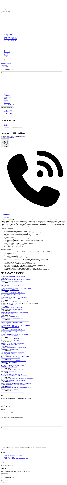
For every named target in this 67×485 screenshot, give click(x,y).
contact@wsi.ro (8, 34)
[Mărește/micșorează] (1, 482)
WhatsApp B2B (8, 113)
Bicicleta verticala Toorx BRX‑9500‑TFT (11, 284)
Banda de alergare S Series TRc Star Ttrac (11, 325)
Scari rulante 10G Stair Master (8, 365)
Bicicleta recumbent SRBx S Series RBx (11, 321)
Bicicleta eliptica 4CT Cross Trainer (10, 297)
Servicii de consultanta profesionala (13, 455)
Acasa (5, 94)
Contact (6, 101)
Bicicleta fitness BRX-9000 (8, 307)
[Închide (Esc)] (6, 482)
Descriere (6, 217)
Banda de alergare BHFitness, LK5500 (11, 334)
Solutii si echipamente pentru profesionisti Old (16, 458)
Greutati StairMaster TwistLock (9, 392)
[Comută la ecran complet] (3, 482)
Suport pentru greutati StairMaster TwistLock (12, 387)
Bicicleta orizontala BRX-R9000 (9, 330)
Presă (5, 98)
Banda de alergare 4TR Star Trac (9, 293)
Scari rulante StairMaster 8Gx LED (10, 361)
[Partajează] (4, 482)
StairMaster (22, 136)
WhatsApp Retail (8, 110)
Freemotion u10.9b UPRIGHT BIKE (10, 343)
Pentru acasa (7, 103)
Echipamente (7, 97)
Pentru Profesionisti (9, 104)
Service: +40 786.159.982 (10, 39)
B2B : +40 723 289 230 (10, 40)
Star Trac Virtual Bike (6, 316)
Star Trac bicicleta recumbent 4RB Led (11, 301)
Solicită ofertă (4, 146)
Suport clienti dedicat (9, 457)
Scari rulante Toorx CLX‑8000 (9, 338)
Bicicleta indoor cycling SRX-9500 (10, 347)
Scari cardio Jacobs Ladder (8, 374)
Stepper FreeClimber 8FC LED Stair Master (12, 279)
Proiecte (6, 100)
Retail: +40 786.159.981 (10, 37)
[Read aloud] (28, 226)
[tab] (35, 217)
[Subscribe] (16, 473)
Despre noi (7, 95)
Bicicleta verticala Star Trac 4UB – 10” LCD (12, 288)
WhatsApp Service (9, 111)
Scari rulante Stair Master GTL (9, 352)
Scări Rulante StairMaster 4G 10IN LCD (11, 356)
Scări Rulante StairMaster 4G (8, 370)
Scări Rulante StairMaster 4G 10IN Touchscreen (13, 378)
